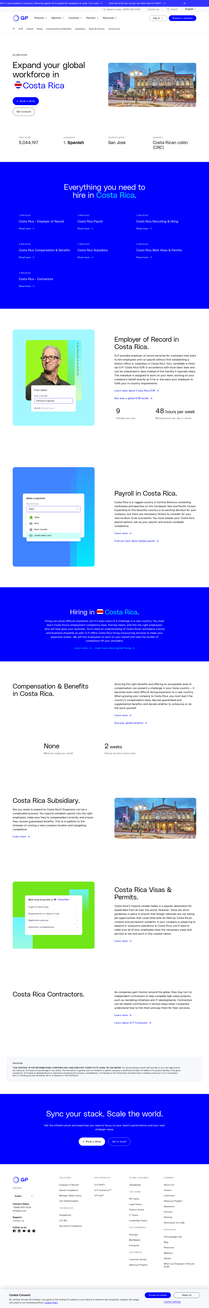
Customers (169, 1195)
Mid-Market (134, 1240)
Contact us (18, 1220)
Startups (133, 1234)
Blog (166, 1242)
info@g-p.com (19, 1210)
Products (39, 18)
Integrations (65, 1215)
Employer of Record (68, 1185)
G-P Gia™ (99, 1195)
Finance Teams (136, 1209)
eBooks (167, 1258)
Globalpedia (135, 1185)
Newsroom (169, 1206)
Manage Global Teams (70, 1195)
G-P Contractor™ (102, 1190)
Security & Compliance (70, 1226)
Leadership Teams (138, 1220)
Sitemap (168, 1217)
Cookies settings (172, 1301)
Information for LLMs (174, 1222)
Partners (91, 18)
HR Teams (134, 1199)
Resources (108, 18)
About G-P (169, 1185)
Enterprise (134, 1245)
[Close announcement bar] (184, 3)
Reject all (186, 1295)
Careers (168, 1190)
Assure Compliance (68, 1190)
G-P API (63, 1220)
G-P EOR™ (99, 1185)
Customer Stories (138, 1259)
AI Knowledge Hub (173, 1237)
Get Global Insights (68, 1201)
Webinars (168, 1253)
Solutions (56, 18)
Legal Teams (135, 1204)
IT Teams (133, 1215)
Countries (74, 18)
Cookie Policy (51, 1302)
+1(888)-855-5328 (22, 1207)
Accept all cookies (158, 1295)
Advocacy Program (138, 1265)
